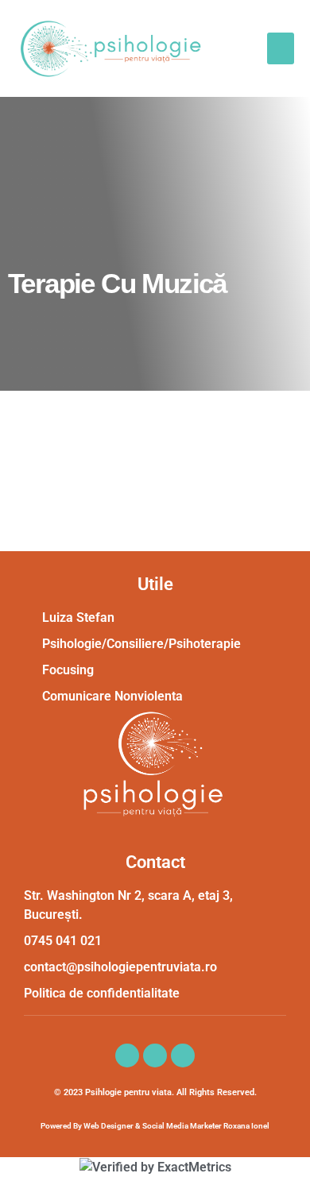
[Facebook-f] (127, 1055)
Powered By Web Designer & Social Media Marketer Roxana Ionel (155, 1125)
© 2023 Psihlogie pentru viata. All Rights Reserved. (155, 1092)
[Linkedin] (155, 1055)
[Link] (183, 1055)
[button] (281, 49)
